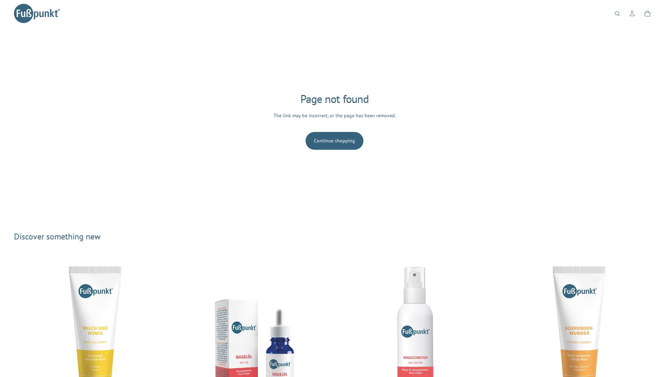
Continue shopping (334, 141)
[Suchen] (617, 13)
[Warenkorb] (647, 13)
